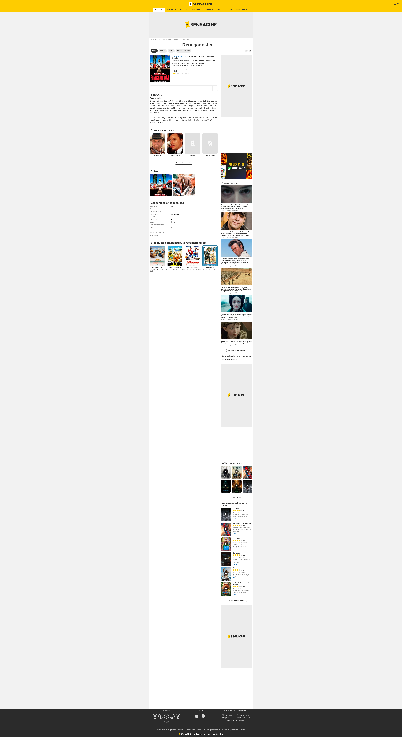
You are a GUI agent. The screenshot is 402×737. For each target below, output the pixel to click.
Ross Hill (201, 63)
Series (229, 10)
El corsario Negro (210, 267)
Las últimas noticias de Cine (236, 350)
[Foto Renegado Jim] (161, 185)
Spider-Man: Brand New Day (242, 523)
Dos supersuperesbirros (194, 267)
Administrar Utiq (215, 730)
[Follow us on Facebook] (161, 716)
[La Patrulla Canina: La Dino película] (226, 589)
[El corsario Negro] (210, 255)
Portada (153, 39)
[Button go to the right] (250, 51)
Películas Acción (175, 39)
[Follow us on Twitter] (166, 716)
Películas (159, 10)
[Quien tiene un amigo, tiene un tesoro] (157, 255)
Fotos (154, 171)
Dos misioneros (175, 267)
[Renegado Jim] (160, 68)
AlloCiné (224, 715)
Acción (203, 56)
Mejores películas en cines (237, 600)
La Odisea (236, 508)
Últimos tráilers (236, 497)
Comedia (175, 58)
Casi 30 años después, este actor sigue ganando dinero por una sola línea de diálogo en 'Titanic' (236, 342)
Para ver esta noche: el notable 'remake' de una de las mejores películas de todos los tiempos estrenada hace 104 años (236, 315)
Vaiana (235, 568)
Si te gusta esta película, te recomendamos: (179, 242)
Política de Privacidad (203, 730)
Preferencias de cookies (238, 730)
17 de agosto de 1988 (179, 56)
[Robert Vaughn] (175, 143)
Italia (172, 206)
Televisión (209, 10)
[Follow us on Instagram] (172, 716)
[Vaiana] (226, 574)
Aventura (210, 56)
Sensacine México (233, 720)
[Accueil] (201, 4)
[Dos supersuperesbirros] (192, 255)
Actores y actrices (162, 130)
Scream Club (241, 10)
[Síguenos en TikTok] (178, 716)
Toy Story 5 (236, 538)
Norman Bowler (210, 155)
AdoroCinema (241, 718)
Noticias (183, 10)
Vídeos (220, 10)
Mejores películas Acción (189, 269)
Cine (157, 39)
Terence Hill (181, 63)
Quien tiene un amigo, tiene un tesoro (163, 267)
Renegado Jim (229, 359)
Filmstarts (240, 715)
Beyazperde (225, 718)
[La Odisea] (226, 514)
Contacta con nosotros (177, 730)
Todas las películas (165, 39)
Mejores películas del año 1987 (171, 269)
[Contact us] (166, 722)
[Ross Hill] (192, 143)
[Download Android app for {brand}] (204, 716)
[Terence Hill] (157, 143)
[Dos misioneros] (175, 255)
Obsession (236, 553)
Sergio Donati (210, 60)
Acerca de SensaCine (163, 730)
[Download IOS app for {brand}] (198, 716)
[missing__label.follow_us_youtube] (155, 716)
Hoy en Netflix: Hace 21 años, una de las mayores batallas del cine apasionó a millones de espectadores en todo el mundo (236, 289)
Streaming (196, 10)
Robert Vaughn (192, 63)
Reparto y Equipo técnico (183, 163)
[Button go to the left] (246, 51)
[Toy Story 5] (226, 544)
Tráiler (235, 518)
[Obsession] (226, 559)
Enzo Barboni (184, 60)
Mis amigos (185, 69)
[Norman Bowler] (210, 143)
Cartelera (171, 10)
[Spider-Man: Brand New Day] (226, 529)
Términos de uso (190, 730)
